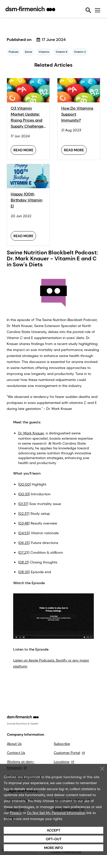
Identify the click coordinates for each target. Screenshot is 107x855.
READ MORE (23, 150)
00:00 (24, 484)
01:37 (23, 504)
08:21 (23, 562)
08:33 (24, 572)
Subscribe (62, 743)
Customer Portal (67, 752)
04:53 (24, 533)
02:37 (23, 513)
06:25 (24, 542)
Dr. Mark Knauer (31, 433)
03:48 (23, 523)
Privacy (16, 813)
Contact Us (16, 752)
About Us (14, 743)
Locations (61, 761)
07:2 (22, 552)
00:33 (24, 494)
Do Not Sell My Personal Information (56, 813)
